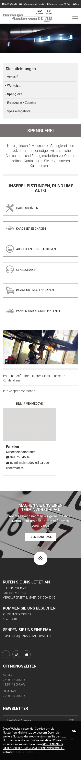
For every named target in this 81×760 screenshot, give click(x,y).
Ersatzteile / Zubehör (21, 103)
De (76, 4)
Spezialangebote (18, 111)
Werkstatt (13, 85)
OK (74, 730)
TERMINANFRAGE (40, 536)
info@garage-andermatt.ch (33, 4)
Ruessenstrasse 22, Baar (59, 4)
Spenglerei (15, 94)
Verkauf (12, 77)
